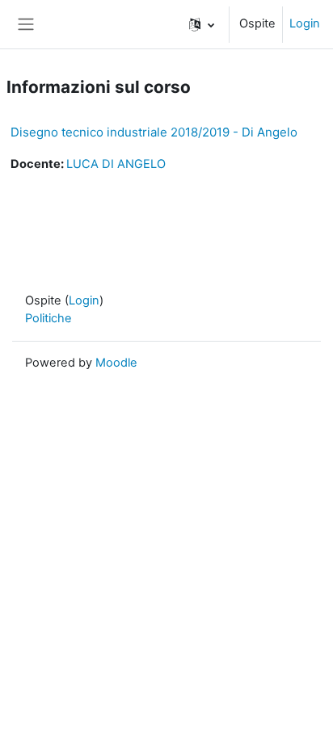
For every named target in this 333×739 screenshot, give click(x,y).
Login (304, 23)
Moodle (116, 362)
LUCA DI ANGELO (116, 164)
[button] (202, 24)
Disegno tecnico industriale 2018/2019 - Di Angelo (154, 132)
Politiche (48, 318)
